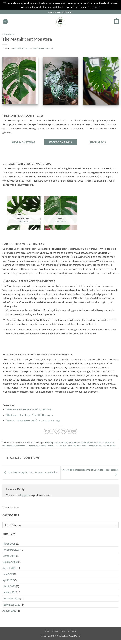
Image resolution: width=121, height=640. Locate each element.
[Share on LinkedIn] (74, 431)
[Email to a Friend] (63, 431)
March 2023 (9, 586)
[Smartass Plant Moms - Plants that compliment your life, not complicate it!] (60, 21)
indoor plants (52, 442)
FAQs (62, 631)
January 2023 (9, 592)
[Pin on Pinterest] (69, 431)
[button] (5, 21)
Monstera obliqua (47, 445)
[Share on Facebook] (52, 431)
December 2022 (11, 598)
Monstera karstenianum (27, 445)
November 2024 (11, 549)
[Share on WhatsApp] (46, 431)
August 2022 (9, 610)
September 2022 (11, 604)
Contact (71, 631)
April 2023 (8, 580)
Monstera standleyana (65, 445)
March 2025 (9, 543)
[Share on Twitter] (57, 431)
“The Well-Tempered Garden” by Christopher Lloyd (33, 420)
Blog (55, 631)
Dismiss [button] (96, 6)
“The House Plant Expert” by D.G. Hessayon (29, 414)
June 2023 (8, 574)
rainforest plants (94, 445)
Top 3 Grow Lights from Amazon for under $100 (33, 472)
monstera (63, 442)
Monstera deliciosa (95, 442)
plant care (81, 445)
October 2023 (10, 561)
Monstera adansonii (77, 442)
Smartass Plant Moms (43, 48)
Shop (47, 631)
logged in (25, 495)
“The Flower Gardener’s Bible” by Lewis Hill (29, 409)
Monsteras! (8, 34)
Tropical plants (108, 445)
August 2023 (9, 567)
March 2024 (9, 555)
